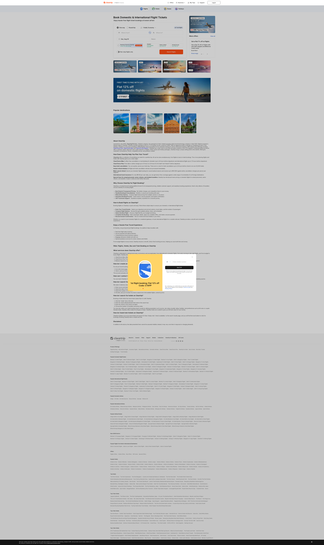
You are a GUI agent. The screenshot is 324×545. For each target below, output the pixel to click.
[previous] (129, 272)
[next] (160, 272)
